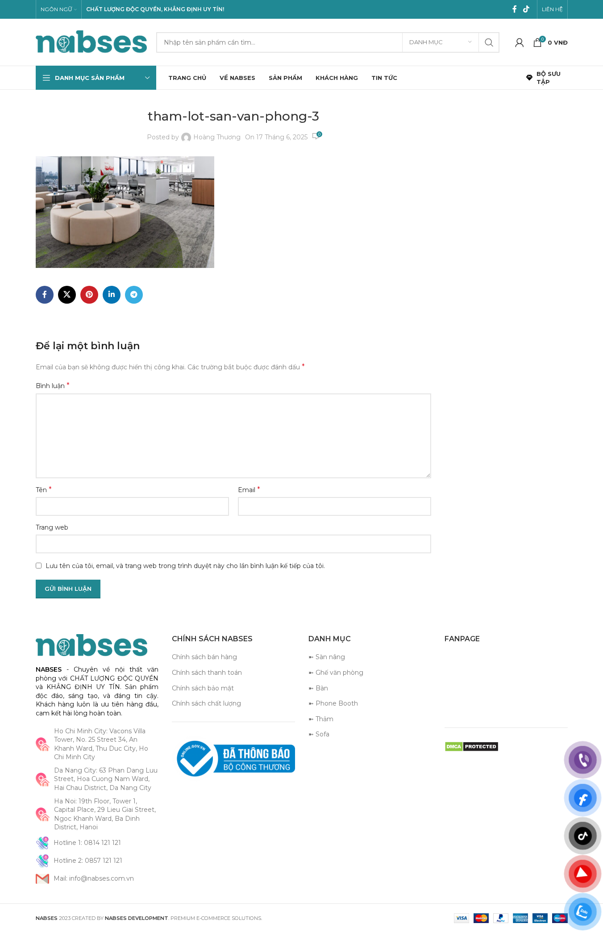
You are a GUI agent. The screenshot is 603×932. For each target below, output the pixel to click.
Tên (44, 489)
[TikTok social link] (526, 9)
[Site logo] (91, 42)
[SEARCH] (489, 42)
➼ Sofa (318, 734)
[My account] (519, 42)
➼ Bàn (318, 688)
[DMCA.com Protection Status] (472, 746)
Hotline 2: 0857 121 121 (88, 861)
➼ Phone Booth (333, 703)
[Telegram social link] (134, 295)
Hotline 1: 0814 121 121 (87, 843)
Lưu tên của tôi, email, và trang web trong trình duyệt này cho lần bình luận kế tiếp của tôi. (185, 566)
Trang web (52, 527)
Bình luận (53, 385)
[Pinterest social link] (89, 295)
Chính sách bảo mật (203, 688)
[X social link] (67, 295)
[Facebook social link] (514, 9)
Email (249, 489)
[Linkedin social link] (112, 295)
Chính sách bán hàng (204, 657)
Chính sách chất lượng (206, 703)
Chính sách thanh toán (207, 673)
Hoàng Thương (217, 137)
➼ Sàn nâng (326, 657)
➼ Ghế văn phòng (335, 673)
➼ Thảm (320, 719)
